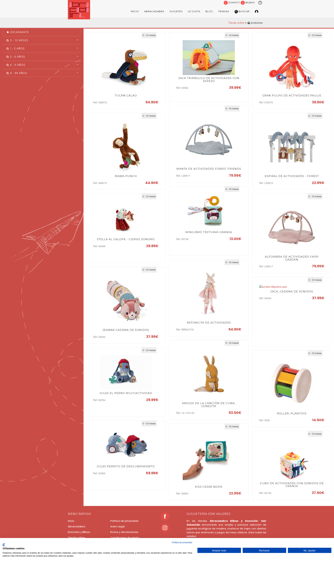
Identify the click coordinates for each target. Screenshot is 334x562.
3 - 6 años (17, 56)
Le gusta (194, 11)
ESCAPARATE (19, 32)
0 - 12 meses (18, 40)
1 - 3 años (17, 48)
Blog (209, 11)
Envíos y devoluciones (124, 532)
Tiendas (223, 11)
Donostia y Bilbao (79, 532)
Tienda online (236, 22)
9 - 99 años (18, 73)
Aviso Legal (117, 526)
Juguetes (176, 11)
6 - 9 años (17, 64)
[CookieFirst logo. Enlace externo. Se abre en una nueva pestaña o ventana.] (4, 545)
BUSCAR (244, 11)
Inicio (135, 11)
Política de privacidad (124, 521)
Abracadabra (154, 11)
